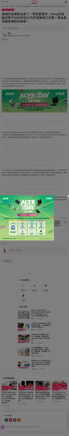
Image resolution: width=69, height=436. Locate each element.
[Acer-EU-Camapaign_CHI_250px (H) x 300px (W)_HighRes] (27, 218)
